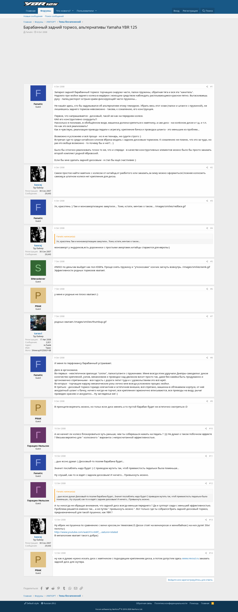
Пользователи (85, 10)
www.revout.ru (190, 558)
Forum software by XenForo (119, 609)
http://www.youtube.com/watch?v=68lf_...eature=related (86, 532)
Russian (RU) (49, 603)
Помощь (194, 603)
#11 (211, 456)
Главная (30, 10)
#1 (211, 86)
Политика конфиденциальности (170, 603)
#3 (211, 200)
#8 (211, 357)
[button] (72, 11)
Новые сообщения (32, 16)
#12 (211, 483)
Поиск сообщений (54, 16)
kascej (38, 184)
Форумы (45, 10)
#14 (211, 553)
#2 (211, 167)
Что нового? (63, 10)
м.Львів (47, 345)
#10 (211, 428)
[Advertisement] (119, 57)
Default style (32, 603)
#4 (211, 228)
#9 (211, 401)
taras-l (38, 333)
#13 (211, 519)
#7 (211, 316)
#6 (211, 289)
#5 (211, 261)
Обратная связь (144, 603)
